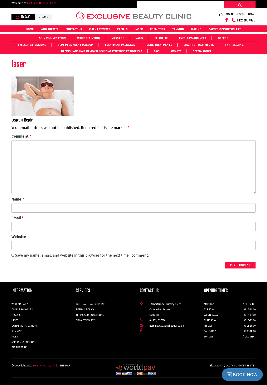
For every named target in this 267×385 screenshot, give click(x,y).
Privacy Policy (85, 320)
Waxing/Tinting (88, 38)
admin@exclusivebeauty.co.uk (166, 325)
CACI (157, 51)
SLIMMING (16, 331)
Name (17, 199)
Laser (139, 29)
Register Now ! (246, 14)
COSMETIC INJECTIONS (24, 325)
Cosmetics (157, 29)
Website (18, 236)
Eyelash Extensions (32, 45)
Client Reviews (99, 29)
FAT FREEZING (19, 347)
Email (17, 217)
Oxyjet (176, 51)
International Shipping (90, 304)
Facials (122, 29)
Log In (229, 14)
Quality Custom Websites (240, 365)
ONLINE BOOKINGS (22, 309)
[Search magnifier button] (240, 5)
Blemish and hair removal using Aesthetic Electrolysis (101, 51)
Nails (139, 38)
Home (30, 29)
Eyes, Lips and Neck (192, 38)
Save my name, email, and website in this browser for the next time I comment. (82, 255)
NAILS (14, 336)
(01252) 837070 (157, 320)
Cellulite (161, 38)
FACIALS (15, 315)
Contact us (73, 29)
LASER (15, 320)
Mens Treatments (159, 45)
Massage (117, 38)
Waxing (196, 29)
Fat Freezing (234, 45)
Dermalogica (202, 51)
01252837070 (246, 20)
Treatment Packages (120, 45)
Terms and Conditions (90, 315)
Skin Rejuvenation (52, 38)
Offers (223, 38)
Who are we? (49, 29)
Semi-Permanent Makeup (75, 45)
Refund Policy (85, 309)
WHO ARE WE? (19, 304)
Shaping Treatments (199, 45)
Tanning (178, 29)
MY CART (25, 16)
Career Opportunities (225, 29)
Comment (21, 136)
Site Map (65, 365)
